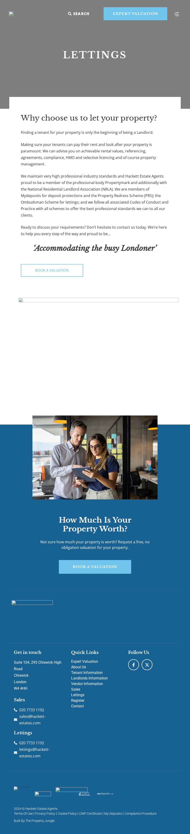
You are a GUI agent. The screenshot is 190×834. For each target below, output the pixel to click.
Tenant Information (87, 672)
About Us (78, 667)
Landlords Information (89, 678)
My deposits (113, 813)
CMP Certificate (90, 813)
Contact (77, 706)
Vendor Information (87, 684)
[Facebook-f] (133, 664)
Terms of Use (23, 813)
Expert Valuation (84, 661)
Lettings (77, 695)
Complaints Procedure (140, 813)
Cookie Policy (67, 813)
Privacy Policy (45, 813)
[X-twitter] (147, 664)
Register (77, 700)
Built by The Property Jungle (34, 821)
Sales (75, 689)
